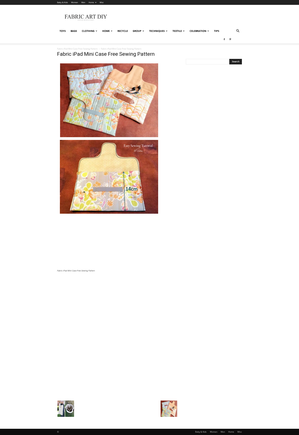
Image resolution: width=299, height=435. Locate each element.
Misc (102, 2)
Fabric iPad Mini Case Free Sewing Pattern (77, 48)
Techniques (157, 31)
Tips (216, 31)
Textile (177, 31)
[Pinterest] (230, 39)
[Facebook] (224, 39)
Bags (74, 31)
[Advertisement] (179, 17)
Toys (63, 31)
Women (74, 2)
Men (83, 2)
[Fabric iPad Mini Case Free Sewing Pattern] (109, 215)
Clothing (88, 31)
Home (91, 2)
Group (137, 31)
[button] (238, 31)
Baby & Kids (62, 2)
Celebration (198, 31)
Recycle (122, 31)
